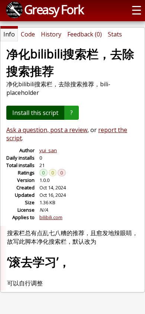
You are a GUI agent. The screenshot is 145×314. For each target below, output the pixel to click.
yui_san (48, 150)
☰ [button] (136, 9)
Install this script (35, 113)
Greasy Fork (53, 9)
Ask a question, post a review (46, 130)
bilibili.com (50, 217)
